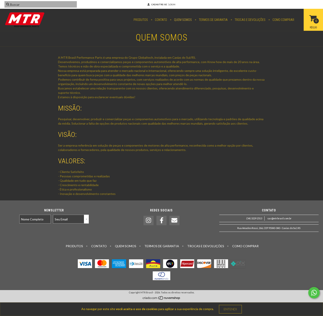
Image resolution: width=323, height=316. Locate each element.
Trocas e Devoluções (249, 20)
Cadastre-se (159, 4)
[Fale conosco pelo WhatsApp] (314, 292)
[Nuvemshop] (161, 299)
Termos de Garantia (213, 20)
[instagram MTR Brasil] (148, 220)
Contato (160, 20)
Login (172, 4)
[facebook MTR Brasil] (161, 220)
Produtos (141, 20)
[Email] (174, 220)
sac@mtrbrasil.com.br (279, 218)
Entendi (230, 309)
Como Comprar (283, 20)
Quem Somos (182, 20)
